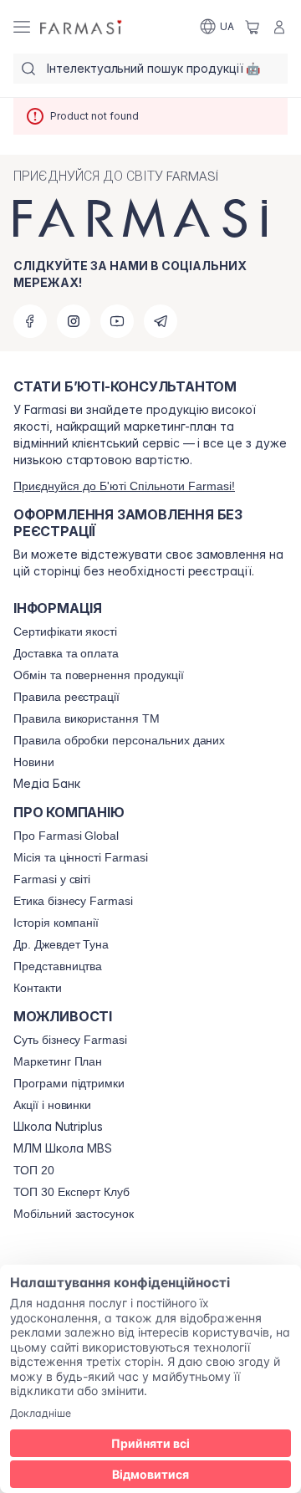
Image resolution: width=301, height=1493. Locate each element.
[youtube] (117, 321)
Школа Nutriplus (58, 1126)
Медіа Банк (46, 783)
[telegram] (160, 321)
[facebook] (30, 321)
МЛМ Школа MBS (62, 1148)
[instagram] (73, 321)
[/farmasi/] (82, 27)
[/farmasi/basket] (252, 26)
